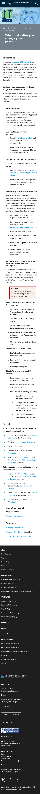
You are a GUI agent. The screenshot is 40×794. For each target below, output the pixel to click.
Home (5, 28)
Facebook (13, 453)
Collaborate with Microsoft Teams (13, 651)
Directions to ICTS (7, 570)
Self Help (7, 722)
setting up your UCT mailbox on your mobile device (23, 172)
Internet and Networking (9, 579)
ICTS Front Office (21, 458)
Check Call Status (11, 715)
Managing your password (15, 528)
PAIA (19, 789)
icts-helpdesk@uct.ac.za (26, 442)
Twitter (3, 780)
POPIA (14, 789)
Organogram (5, 558)
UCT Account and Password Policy (19, 536)
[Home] (14, 676)
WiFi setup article (26, 138)
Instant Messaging (7, 659)
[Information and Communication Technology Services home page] (20, 15)
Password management (15, 516)
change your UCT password (20, 62)
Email (3, 655)
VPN (2, 663)
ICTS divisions (6, 554)
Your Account (26, 28)
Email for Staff (6, 583)
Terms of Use (6, 634)
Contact (4, 622)
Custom (16, 780)
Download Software (8, 605)
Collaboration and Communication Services (16, 591)
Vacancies (5, 566)
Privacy (4, 628)
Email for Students (7, 587)
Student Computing (8, 617)
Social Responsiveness (9, 562)
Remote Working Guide (9, 647)
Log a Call (7, 707)
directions (14, 761)
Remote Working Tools (9, 643)
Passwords (10, 31)
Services (14, 28)
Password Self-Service (15, 532)
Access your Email (7, 601)
